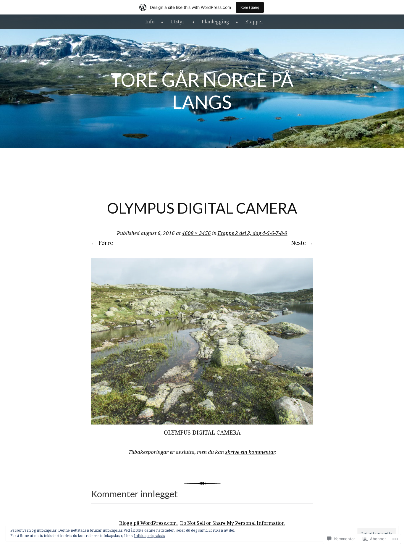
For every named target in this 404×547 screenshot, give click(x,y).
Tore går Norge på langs (202, 90)
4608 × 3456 (196, 233)
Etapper (254, 21)
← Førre (102, 243)
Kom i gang (249, 7)
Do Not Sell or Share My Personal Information (232, 523)
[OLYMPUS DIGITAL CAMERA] (202, 422)
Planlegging (215, 21)
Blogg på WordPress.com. (148, 523)
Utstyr (178, 21)
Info (149, 21)
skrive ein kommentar (250, 451)
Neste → (302, 243)
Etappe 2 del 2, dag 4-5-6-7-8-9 (252, 233)
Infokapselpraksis (149, 535)
